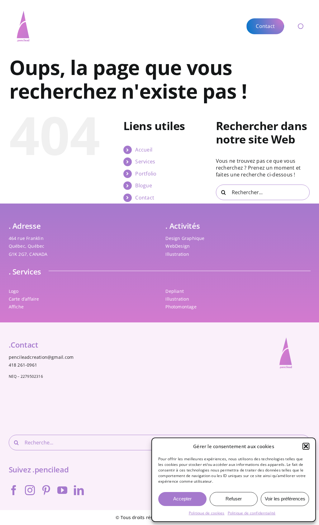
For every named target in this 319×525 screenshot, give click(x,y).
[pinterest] (46, 490)
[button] (306, 446)
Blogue (143, 185)
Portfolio (145, 173)
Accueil (143, 149)
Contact (144, 197)
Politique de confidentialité (252, 513)
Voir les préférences (285, 498)
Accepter (182, 498)
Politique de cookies (207, 513)
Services (145, 161)
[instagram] (30, 490)
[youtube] (62, 490)
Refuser (234, 498)
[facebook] (14, 490)
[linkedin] (79, 490)
